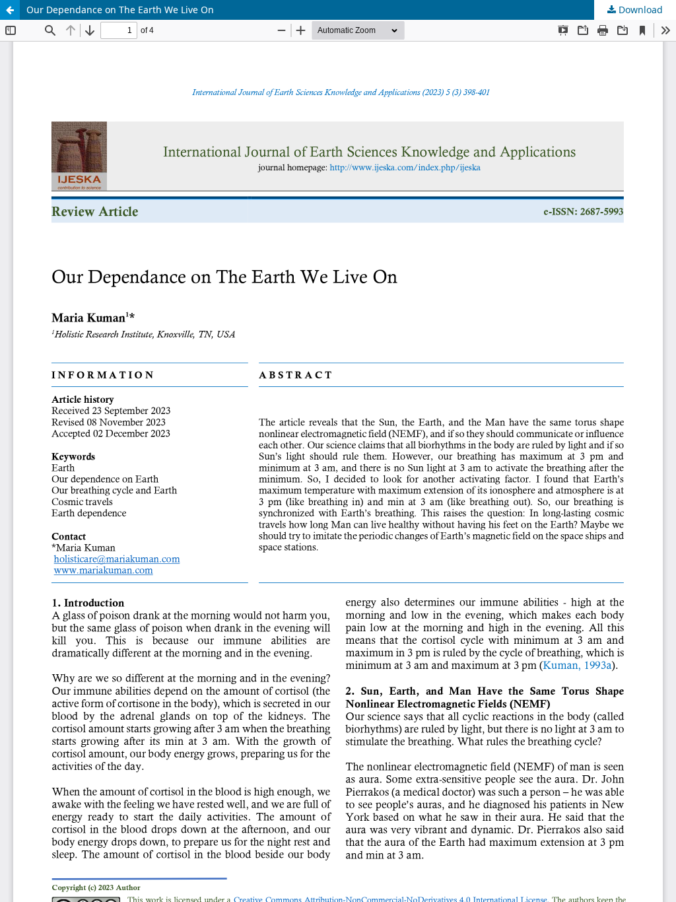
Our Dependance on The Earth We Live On (120, 9)
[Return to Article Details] (10, 10)
